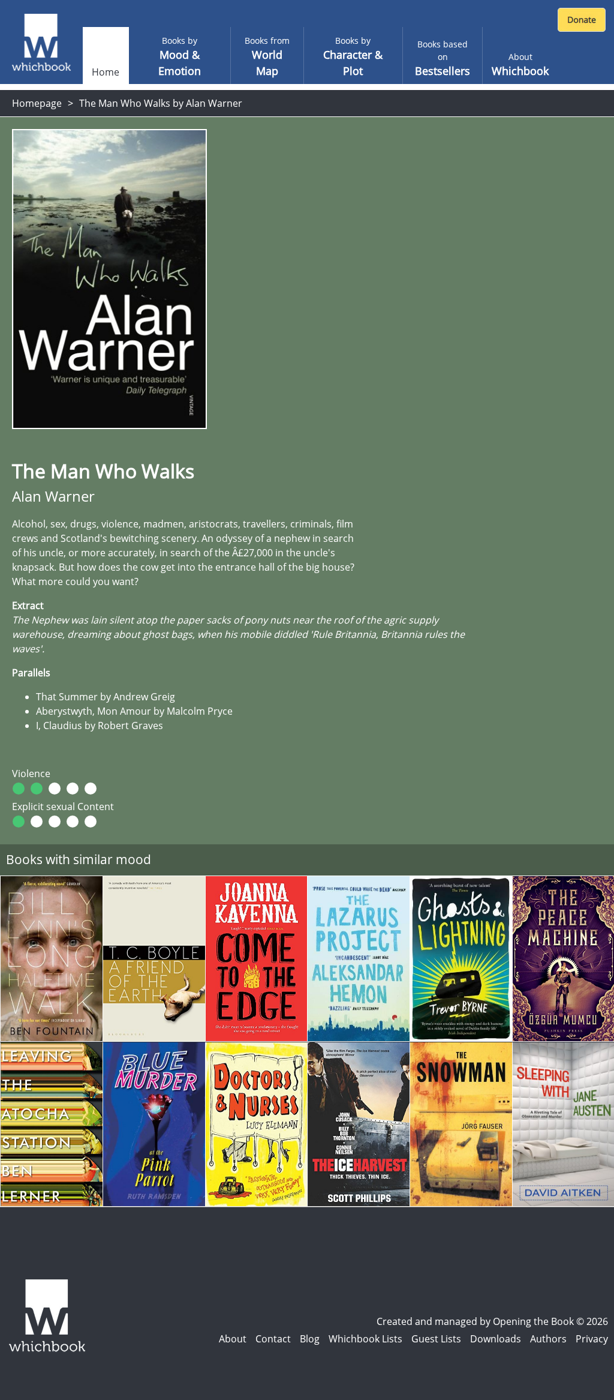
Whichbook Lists (365, 1338)
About (232, 1338)
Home (105, 72)
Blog (310, 1338)
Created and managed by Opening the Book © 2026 (492, 1321)
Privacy (592, 1338)
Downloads (495, 1338)
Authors (548, 1338)
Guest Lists (436, 1338)
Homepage (37, 103)
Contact (273, 1338)
